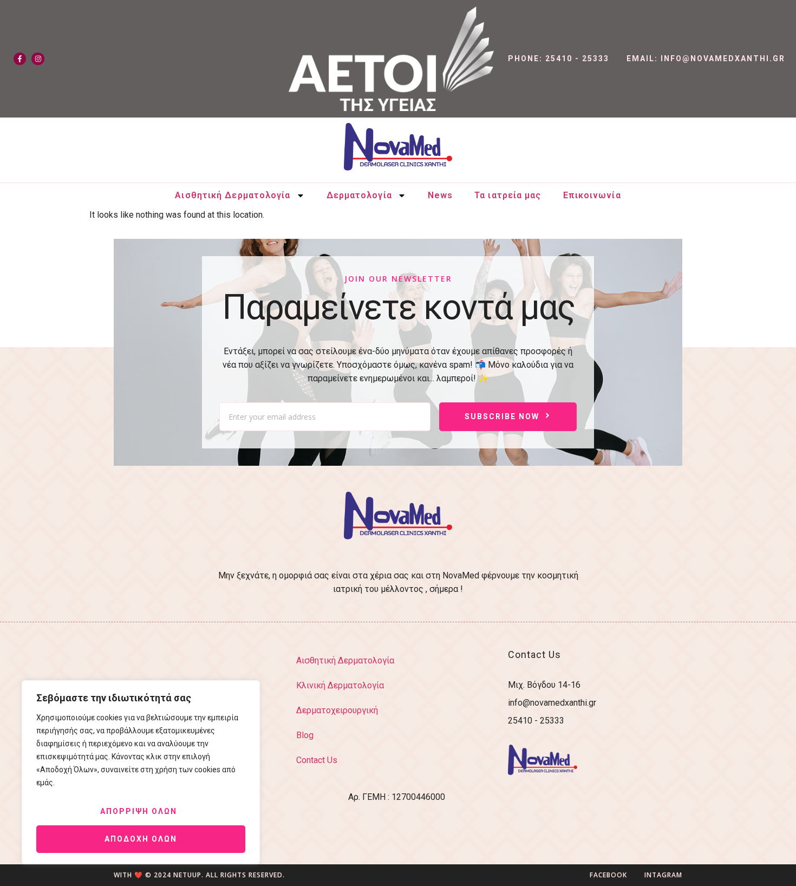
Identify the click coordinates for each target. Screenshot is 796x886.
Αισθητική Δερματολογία (232, 195)
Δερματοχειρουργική (337, 710)
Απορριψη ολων (138, 811)
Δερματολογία (359, 195)
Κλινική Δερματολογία (340, 685)
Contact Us (316, 760)
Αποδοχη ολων (141, 839)
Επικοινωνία (592, 195)
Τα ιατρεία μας (507, 195)
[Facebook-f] (20, 59)
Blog (305, 735)
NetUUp (187, 875)
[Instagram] (37, 59)
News (440, 195)
